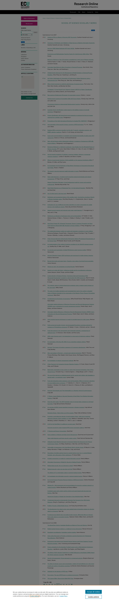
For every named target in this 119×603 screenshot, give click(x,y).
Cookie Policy (63, 596)
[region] (59, 594)
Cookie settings (34, 596)
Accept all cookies (93, 592)
